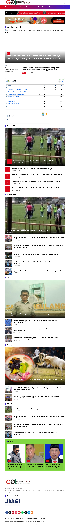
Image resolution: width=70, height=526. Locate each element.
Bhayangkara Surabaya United (15, 99)
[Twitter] (9, 512)
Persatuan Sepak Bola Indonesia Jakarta (18, 91)
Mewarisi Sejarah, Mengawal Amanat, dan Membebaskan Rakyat (32, 169)
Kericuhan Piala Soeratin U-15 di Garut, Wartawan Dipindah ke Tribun (35, 409)
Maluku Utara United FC (14, 96)
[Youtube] (19, 512)
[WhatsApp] (22, 512)
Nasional (23, 72)
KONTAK (42, 518)
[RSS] (32, 512)
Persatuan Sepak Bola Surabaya (16, 94)
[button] (64, 3)
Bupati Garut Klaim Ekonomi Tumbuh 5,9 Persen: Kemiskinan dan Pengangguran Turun (36, 188)
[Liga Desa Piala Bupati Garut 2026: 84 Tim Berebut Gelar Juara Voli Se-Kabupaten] (8, 263)
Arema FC (10, 106)
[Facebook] (6, 512)
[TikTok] (25, 512)
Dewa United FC (12, 101)
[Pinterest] (13, 512)
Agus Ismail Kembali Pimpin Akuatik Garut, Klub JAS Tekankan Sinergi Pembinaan (38, 271)
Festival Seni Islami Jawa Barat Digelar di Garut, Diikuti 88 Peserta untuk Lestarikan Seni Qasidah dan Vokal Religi (36, 397)
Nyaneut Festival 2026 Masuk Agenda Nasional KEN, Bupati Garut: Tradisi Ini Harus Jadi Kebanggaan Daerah (39, 388)
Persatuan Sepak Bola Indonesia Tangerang (18, 109)
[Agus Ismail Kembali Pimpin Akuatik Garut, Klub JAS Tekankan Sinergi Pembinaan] (8, 271)
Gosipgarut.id (19, 522)
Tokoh (9, 461)
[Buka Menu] (60, 3)
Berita (8, 53)
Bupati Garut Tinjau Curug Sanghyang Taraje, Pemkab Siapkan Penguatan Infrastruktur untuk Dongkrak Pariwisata (36, 338)
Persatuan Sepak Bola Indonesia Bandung (18, 89)
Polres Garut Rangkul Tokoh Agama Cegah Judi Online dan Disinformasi (35, 254)
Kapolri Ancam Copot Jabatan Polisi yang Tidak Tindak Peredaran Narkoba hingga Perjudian (41, 69)
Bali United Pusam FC (13, 103)
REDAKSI (18, 518)
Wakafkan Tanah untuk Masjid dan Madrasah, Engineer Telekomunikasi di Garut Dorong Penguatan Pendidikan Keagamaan (15, 466)
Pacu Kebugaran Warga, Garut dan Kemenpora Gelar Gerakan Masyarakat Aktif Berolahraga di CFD (18, 12)
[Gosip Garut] (18, 2)
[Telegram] (28, 512)
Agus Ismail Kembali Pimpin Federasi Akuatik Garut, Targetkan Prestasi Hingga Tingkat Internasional (45, 12)
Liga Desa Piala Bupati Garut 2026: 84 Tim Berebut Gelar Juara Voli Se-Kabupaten (35, 262)
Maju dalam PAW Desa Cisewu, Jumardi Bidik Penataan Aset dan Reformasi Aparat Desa (53, 466)
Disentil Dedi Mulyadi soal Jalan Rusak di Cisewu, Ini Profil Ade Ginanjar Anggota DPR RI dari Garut (35, 466)
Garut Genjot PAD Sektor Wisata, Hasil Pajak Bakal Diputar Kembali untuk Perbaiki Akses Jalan (36, 330)
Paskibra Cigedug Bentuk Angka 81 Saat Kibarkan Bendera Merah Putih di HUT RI (36, 182)
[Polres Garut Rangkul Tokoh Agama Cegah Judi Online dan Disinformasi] (60, 12)
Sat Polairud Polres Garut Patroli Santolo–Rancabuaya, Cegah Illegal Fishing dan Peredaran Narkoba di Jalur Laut (34, 57)
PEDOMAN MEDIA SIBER (30, 518)
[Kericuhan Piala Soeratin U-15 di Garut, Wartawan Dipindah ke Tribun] (8, 409)
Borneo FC (10, 87)
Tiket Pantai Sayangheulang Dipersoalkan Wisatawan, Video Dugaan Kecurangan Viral (37, 175)
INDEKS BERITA (9, 518)
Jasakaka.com (39, 522)
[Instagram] (16, 512)
